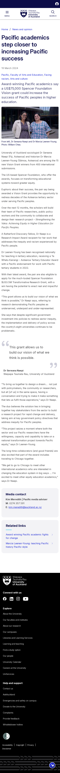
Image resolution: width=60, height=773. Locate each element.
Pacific (5, 74)
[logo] (30, 14)
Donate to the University (14, 706)
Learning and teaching (13, 644)
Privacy (30, 745)
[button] (57, 4)
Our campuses (10, 632)
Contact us (8, 688)
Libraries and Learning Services (17, 638)
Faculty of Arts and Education (26, 74)
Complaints (8, 712)
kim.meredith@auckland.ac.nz (25, 507)
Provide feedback (11, 718)
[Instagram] (18, 599)
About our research (12, 626)
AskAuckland (9, 694)
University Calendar (12, 662)
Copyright (20, 745)
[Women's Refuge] (6, 738)
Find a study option (12, 650)
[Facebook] (5, 599)
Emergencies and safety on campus (19, 700)
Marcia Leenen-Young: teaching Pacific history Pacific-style (27, 545)
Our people (8, 656)
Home (4, 29)
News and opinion (22, 29)
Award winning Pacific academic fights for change (27, 536)
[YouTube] (25, 599)
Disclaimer (6, 749)
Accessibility (7, 745)
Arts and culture (19, 78)
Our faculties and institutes (15, 620)
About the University (12, 614)
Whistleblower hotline (13, 724)
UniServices (8, 674)
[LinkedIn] (11, 599)
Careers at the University (14, 668)
